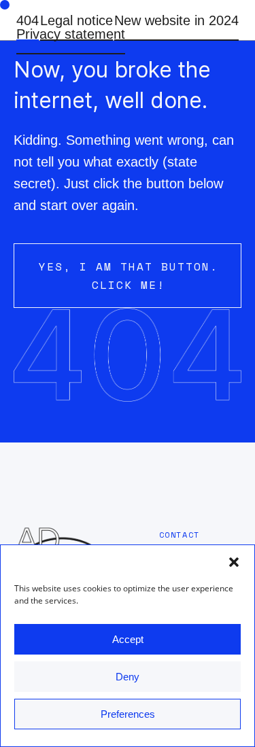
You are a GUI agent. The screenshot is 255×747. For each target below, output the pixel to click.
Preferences (128, 714)
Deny (127, 676)
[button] (234, 562)
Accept (127, 639)
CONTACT (179, 534)
